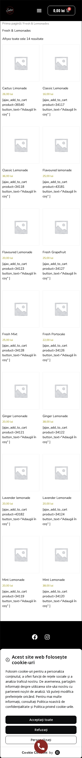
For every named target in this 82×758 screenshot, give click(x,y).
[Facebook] (35, 637)
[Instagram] (47, 637)
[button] (39, 10)
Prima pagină (11, 23)
